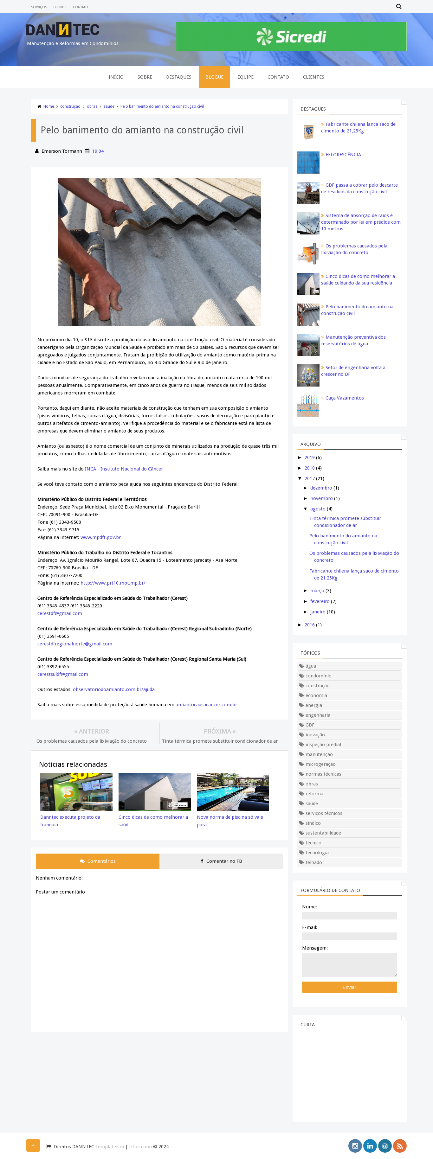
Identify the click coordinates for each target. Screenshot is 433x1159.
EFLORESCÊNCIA (343, 154)
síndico (313, 823)
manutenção (319, 754)
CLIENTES (60, 7)
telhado (314, 862)
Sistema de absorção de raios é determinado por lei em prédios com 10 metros (361, 222)
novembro (321, 498)
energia (314, 705)
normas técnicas (323, 774)
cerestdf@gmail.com (59, 613)
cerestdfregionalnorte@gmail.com (74, 644)
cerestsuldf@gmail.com (62, 674)
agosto (318, 509)
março (317, 590)
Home (48, 106)
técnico (313, 843)
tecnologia (317, 852)
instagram (355, 1146)
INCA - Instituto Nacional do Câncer (124, 469)
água (311, 666)
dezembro (321, 488)
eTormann (140, 1146)
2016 (310, 625)
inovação (315, 735)
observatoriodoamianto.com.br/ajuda (114, 689)
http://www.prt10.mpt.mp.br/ (113, 583)
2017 (310, 478)
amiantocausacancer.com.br (206, 705)
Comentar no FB (223, 861)
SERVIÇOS (39, 7)
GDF (310, 725)
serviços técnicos (324, 813)
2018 (310, 468)
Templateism (109, 1146)
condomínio (319, 676)
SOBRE (145, 77)
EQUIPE (245, 77)
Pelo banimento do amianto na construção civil (162, 106)
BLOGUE (214, 77)
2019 (310, 457)
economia (316, 695)
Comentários (101, 861)
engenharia (318, 715)
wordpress (385, 1146)
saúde (109, 106)
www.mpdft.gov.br (101, 537)
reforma (314, 794)
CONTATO (80, 7)
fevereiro (320, 601)
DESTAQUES (178, 77)
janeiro (318, 612)
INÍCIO (116, 77)
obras (92, 106)
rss (400, 1146)
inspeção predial (323, 744)
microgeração (321, 764)
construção (70, 106)
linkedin (370, 1146)
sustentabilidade (323, 833)
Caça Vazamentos (345, 398)
